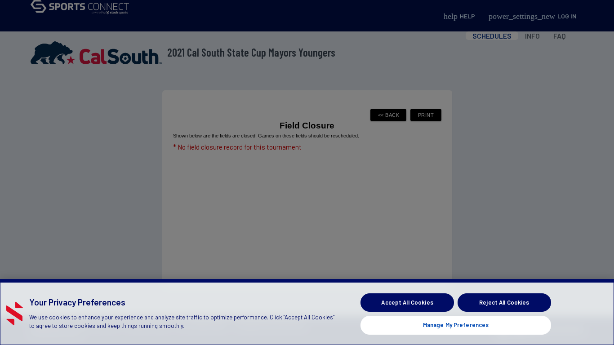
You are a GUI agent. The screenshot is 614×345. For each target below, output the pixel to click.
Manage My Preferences (456, 324)
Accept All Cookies (407, 302)
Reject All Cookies (504, 302)
